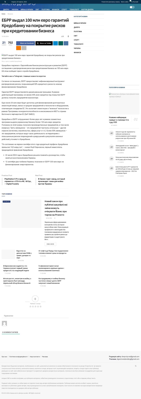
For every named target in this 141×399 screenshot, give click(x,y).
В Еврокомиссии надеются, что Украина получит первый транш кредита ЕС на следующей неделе (16, 268)
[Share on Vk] (66, 43)
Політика (46, 9)
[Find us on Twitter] (5, 2)
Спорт (64, 9)
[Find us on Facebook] (2, 2)
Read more (51, 244)
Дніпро (6, 9)
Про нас (4, 356)
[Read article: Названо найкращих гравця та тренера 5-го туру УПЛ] (124, 104)
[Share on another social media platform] (24, 48)
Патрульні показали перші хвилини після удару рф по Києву (127, 158)
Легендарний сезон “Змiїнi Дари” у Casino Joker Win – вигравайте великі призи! (127, 148)
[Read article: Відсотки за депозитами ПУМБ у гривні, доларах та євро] (8, 254)
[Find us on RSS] (8, 2)
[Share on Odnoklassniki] (18, 48)
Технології (74, 9)
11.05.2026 (7, 273)
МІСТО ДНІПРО (18, 3)
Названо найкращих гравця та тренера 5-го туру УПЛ (119, 120)
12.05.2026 (43, 256)
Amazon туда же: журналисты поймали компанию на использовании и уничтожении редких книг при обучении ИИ (126, 135)
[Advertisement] (125, 47)
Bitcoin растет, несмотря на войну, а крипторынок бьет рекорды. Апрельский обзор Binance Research (17, 280)
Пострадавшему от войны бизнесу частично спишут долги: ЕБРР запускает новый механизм (52, 280)
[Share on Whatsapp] (60, 43)
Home (3, 14)
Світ (37, 9)
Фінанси (55, 9)
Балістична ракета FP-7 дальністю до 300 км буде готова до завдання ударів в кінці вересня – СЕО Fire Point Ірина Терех (127, 170)
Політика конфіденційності (18, 356)
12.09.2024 (5, 36)
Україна (15, 9)
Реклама (45, 356)
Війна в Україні (27, 9)
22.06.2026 (21, 260)
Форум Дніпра (87, 9)
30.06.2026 (49, 218)
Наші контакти (35, 356)
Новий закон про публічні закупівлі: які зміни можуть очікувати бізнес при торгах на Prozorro (56, 208)
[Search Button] (138, 7)
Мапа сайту (124, 2)
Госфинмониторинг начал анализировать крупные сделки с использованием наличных (51, 268)
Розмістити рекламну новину (111, 2)
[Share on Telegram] (55, 43)
